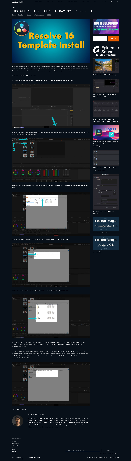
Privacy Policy (102, 457)
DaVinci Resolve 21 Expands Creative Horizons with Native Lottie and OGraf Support (105, 144)
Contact (14, 453)
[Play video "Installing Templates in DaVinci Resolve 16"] (51, 41)
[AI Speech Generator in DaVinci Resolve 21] (106, 192)
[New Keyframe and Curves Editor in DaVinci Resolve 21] (106, 86)
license (14, 451)
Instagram (15, 445)
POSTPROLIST (15, 443)
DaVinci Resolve (21, 409)
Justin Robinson (18, 15)
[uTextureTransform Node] (106, 224)
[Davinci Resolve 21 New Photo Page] (106, 66)
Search (113, 39)
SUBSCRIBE (110, 450)
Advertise (15, 440)
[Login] (111, 1)
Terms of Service (114, 457)
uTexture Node (97, 252)
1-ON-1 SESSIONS (16, 438)
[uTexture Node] (106, 243)
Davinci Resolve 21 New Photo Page (104, 75)
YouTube (14, 441)
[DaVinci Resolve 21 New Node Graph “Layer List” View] (106, 158)
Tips (13, 7)
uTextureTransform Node (101, 233)
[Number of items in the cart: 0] (117, 1)
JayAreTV (63, 422)
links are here (57, 427)
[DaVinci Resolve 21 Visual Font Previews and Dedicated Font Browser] (106, 109)
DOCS (13, 449)
